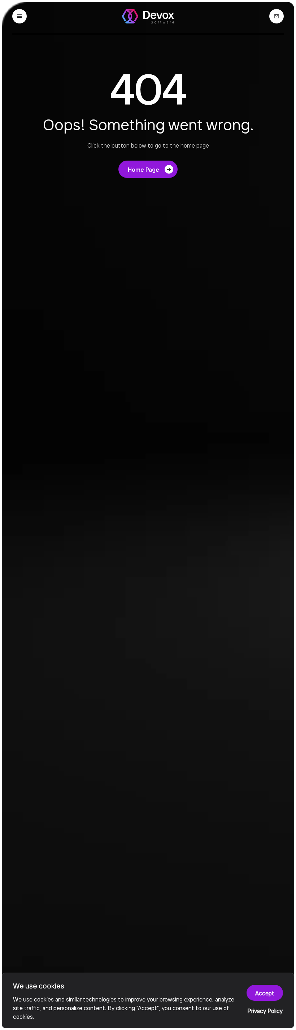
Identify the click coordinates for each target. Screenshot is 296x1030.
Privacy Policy (265, 1010)
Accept (264, 992)
